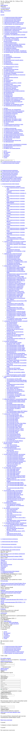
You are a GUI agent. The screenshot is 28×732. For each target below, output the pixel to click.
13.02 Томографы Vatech (13, 470)
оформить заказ (16, 712)
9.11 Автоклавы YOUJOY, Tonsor (15, 428)
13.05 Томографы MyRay (13, 474)
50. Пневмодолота (8, 95)
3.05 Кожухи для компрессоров (14, 260)
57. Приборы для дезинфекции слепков (14, 104)
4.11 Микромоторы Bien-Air (14, 282)
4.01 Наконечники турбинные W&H (16, 267)
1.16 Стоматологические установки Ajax (17, 228)
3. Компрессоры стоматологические (13, 29)
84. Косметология (8, 147)
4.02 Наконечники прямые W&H (15, 268)
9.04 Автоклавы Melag (12, 419)
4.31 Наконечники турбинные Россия (16, 314)
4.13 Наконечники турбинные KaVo (16, 284)
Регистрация (7, 10)
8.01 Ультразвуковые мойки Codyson (16, 400)
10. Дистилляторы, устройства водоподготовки (11, 40)
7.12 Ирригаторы (11, 397)
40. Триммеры (7, 81)
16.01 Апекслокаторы (12, 509)
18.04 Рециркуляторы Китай (14, 533)
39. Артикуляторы (8, 80)
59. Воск (6, 108)
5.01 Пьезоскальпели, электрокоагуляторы (12, 323)
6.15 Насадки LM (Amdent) (13, 368)
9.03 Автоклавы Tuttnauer (13, 417)
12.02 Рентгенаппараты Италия (15, 457)
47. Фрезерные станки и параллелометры (14, 90)
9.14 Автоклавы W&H (12, 432)
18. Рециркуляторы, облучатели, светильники (15, 52)
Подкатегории (4, 580)
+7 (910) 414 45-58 (5, 8)
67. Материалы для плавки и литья (12, 119)
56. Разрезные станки (9, 103)
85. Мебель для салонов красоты (12, 148)
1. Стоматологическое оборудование (13, 17)
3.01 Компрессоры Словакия (14, 255)
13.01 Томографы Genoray (13, 469)
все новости (4, 561)
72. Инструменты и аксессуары (11, 125)
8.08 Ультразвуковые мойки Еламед (16, 412)
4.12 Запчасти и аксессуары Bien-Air (16, 283)
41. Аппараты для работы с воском (12, 82)
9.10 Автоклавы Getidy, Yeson (14, 427)
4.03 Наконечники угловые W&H (15, 269)
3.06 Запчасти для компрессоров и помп (17, 261)
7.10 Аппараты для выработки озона (16, 395)
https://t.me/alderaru (13, 622)
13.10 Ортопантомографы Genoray (15, 483)
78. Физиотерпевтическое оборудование (14, 135)
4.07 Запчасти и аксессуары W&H (15, 276)
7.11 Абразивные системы (13, 396)
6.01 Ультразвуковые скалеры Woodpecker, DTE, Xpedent (14, 343)
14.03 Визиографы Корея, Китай (15, 494)
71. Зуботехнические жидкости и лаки (13, 124)
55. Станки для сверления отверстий (13, 101)
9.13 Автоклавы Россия (13, 431)
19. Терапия (7, 54)
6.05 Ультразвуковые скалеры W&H (16, 349)
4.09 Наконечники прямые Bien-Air (16, 279)
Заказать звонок (5, 709)
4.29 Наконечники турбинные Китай (16, 311)
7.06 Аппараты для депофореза (14, 389)
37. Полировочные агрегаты (11, 77)
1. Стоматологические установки (12, 26)
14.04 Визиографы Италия (13, 496)
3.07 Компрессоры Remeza (13, 263)
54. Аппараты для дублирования (12, 100)
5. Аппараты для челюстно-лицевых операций (15, 32)
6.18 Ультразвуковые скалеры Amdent (16, 374)
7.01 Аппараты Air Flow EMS (14, 378)
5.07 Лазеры (10, 337)
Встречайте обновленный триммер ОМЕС (11, 556)
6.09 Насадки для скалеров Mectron (15, 356)
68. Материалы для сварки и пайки (12, 120)
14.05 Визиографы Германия (14, 497)
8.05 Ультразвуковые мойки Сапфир (16, 407)
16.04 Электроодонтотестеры (14, 514)
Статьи (5, 157)
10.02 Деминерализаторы (13, 446)
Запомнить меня (6, 667)
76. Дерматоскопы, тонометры (11, 132)
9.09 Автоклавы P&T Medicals (14, 426)
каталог (2, 14)
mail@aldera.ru (4, 5)
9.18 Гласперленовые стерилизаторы (16, 438)
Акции (5, 150)
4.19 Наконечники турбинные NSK (16, 292)
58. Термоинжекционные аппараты (13, 105)
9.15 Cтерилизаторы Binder (13, 434)
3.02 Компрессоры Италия (13, 256)
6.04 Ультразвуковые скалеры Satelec (16, 348)
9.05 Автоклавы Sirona (12, 420)
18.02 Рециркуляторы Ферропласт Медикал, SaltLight (15, 529)
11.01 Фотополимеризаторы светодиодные (14, 449)
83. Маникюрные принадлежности (12, 145)
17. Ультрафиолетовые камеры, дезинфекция (15, 50)
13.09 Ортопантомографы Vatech (15, 482)
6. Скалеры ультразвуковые (10, 33)
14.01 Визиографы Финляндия (14, 492)
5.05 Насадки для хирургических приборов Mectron (15, 332)
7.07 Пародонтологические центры (15, 391)
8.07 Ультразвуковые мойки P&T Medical (17, 411)
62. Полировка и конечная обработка (13, 112)
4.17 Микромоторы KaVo (13, 290)
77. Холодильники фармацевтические (13, 133)
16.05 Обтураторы (11, 516)
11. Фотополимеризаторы (10, 42)
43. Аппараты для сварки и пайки (12, 85)
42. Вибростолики (8, 84)
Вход (2, 10)
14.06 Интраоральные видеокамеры (16, 498)
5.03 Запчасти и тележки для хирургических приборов (14, 327)
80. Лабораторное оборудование (12, 137)
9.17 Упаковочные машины (13, 436)
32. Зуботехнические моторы (11, 69)
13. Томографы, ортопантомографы (13, 45)
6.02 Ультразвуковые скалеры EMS (15, 345)
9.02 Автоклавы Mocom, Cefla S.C (15, 416)
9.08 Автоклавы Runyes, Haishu (15, 424)
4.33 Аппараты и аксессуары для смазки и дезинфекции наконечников (17, 319)
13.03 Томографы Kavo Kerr (14, 471)
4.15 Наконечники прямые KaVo (15, 287)
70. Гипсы (6, 123)
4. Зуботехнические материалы (11, 21)
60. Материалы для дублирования (12, 109)
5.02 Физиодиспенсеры (12, 325)
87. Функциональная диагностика (12, 140)
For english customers (6, 658)
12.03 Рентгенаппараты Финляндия (16, 458)
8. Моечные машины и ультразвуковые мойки (15, 37)
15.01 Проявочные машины (14, 504)
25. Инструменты (8, 62)
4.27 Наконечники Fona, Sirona (14, 307)
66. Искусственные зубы (10, 117)
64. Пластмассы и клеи (9, 115)
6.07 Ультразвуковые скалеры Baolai (16, 353)
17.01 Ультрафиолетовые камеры (15, 524)
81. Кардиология (8, 139)
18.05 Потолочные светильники (15, 535)
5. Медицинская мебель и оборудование (14, 22)
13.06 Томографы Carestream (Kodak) (16, 475)
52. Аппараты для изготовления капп (13, 97)
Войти (2, 671)
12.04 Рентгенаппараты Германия (15, 459)
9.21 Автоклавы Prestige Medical (15, 440)
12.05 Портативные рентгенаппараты (16, 461)
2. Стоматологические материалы (12, 18)
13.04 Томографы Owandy (13, 473)
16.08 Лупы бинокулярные (13, 521)
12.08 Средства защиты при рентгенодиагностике (14, 464)
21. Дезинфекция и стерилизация (12, 57)
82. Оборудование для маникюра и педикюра (15, 144)
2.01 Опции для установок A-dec (15, 243)
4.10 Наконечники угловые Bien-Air (16, 280)
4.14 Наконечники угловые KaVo (15, 286)
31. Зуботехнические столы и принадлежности (11, 67)
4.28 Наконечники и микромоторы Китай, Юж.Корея (15, 309)
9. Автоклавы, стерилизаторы (11, 38)
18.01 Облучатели (11, 527)
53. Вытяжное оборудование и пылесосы (14, 99)
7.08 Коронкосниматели (13, 392)
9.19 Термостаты (11, 439)
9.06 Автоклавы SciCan (12, 422)
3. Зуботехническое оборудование (12, 20)
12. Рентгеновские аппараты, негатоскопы (14, 44)
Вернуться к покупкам (6, 712)
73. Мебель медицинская (10, 128)
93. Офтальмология (8, 141)
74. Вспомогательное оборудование (13, 129)
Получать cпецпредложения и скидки (12, 691)
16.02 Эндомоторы (11, 510)
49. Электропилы (8, 93)
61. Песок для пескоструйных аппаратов (14, 111)
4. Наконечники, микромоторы (11, 30)
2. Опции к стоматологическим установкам (15, 27)
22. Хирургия (7, 58)
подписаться (4, 613)
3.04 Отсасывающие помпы (14, 259)
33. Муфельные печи (9, 70)
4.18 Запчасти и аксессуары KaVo (15, 291)
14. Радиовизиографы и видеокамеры (13, 46)
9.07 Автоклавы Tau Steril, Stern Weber (16, 423)
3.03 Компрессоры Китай (13, 257)
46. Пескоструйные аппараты (11, 89)
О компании (7, 154)
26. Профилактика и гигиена (11, 64)
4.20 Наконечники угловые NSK (15, 294)
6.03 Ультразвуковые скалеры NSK (15, 346)
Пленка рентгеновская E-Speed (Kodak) (11, 592)
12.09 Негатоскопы (11, 466)
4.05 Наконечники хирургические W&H (17, 273)
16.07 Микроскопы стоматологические (16, 520)
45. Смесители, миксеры (10, 88)
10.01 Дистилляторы (12, 444)
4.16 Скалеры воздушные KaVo (15, 288)
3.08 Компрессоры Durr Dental (14, 264)
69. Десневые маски (9, 121)
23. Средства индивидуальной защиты (13, 60)
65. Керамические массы (10, 116)
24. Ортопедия (7, 61)
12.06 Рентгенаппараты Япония (15, 462)
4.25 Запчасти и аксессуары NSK (15, 303)
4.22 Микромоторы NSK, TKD (14, 296)
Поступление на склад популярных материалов (13, 553)
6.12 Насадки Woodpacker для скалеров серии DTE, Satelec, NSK (16, 360)
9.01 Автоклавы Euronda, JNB (14, 415)
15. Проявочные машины (10, 48)
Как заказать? (7, 152)
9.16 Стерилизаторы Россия (14, 435)
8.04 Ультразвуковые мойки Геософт (16, 405)
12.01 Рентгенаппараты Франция (15, 455)
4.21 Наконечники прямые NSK (15, 295)
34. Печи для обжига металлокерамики (13, 72)
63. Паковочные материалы (11, 113)
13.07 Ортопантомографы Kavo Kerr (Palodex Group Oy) (16, 477)
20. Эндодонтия (8, 56)
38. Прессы (6, 78)
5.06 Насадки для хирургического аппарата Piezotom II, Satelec (15, 335)
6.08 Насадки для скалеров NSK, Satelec (17, 354)
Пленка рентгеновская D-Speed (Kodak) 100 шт (13, 584)
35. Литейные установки (10, 73)
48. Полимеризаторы (9, 92)
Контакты (6, 156)
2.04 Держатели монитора (13, 249)
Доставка (6, 153)
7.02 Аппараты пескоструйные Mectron (17, 380)
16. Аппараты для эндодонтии (11, 49)
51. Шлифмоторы (8, 96)
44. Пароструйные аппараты (11, 86)
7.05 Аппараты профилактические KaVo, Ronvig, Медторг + (15, 387)
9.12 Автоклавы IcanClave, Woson (15, 430)
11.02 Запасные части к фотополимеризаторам (12, 452)
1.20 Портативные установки (14, 237)
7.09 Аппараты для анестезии (14, 393)
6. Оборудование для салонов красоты (13, 24)
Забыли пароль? (5, 668)
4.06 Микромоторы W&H (13, 275)
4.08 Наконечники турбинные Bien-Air (16, 278)
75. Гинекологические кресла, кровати (13, 131)
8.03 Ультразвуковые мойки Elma (15, 404)
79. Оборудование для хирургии (12, 136)
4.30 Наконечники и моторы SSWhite (16, 313)
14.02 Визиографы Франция (14, 493)
